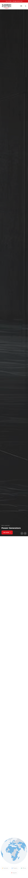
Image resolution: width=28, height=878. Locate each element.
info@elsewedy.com (17, 1)
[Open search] (25, 6)
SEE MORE (6, 532)
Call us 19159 (8, 1)
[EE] (6, 6)
